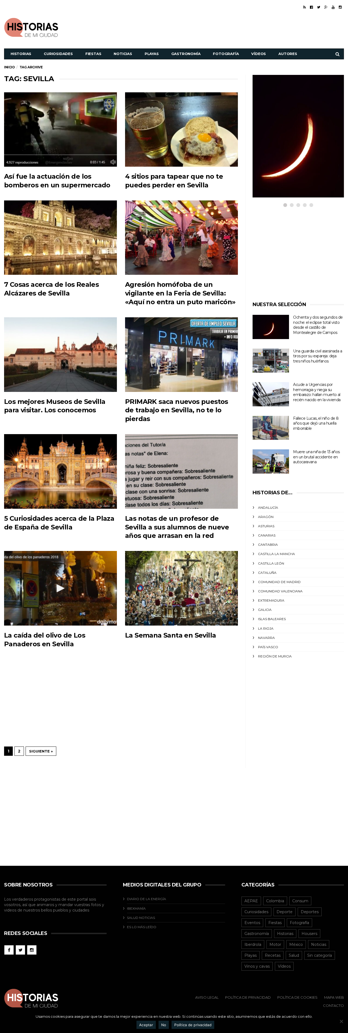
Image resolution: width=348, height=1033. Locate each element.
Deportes (310, 911)
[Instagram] (340, 7)
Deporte (284, 911)
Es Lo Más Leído (141, 927)
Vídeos (258, 53)
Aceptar (146, 1025)
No (163, 1025)
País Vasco (268, 647)
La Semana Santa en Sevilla (170, 635)
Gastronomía (186, 53)
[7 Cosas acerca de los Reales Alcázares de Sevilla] (60, 237)
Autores (287, 53)
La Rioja (266, 628)
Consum (300, 900)
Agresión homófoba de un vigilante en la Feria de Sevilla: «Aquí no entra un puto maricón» (180, 293)
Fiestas (93, 53)
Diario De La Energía (146, 899)
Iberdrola (252, 944)
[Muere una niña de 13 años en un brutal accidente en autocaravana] (271, 461)
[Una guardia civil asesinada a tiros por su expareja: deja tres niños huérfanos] (271, 361)
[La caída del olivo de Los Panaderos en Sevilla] (60, 588)
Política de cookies (297, 997)
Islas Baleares (272, 619)
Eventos (252, 922)
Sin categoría (319, 955)
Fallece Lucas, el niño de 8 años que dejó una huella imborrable (315, 423)
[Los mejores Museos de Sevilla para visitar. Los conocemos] (60, 354)
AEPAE (251, 900)
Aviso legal (207, 997)
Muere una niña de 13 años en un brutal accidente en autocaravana (316, 456)
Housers (309, 933)
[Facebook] (311, 7)
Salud (294, 955)
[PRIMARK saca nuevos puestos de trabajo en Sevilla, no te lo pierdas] (181, 354)
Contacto (333, 1005)
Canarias (266, 535)
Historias (21, 53)
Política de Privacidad (248, 997)
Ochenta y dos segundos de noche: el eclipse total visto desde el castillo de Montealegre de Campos (318, 325)
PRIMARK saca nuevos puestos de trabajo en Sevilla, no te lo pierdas (176, 410)
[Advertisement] (245, 26)
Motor (275, 944)
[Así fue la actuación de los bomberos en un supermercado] (60, 129)
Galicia (265, 610)
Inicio (9, 67)
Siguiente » (41, 751)
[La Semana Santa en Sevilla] (181, 588)
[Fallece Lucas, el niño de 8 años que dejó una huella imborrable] (271, 428)
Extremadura (271, 600)
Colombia (275, 900)
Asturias (266, 526)
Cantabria (268, 545)
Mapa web (334, 997)
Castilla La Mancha (276, 554)
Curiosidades (58, 53)
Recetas (273, 955)
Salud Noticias (141, 918)
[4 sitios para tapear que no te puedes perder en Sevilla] (181, 129)
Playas (152, 53)
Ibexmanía (136, 908)
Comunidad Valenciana (280, 591)
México (296, 944)
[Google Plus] (326, 7)
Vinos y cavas (257, 966)
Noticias (123, 53)
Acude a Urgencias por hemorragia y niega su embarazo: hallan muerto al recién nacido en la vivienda (316, 392)
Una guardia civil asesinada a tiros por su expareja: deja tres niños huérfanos (317, 356)
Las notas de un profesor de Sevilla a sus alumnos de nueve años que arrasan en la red (177, 527)
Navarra (266, 638)
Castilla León (271, 563)
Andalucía (268, 507)
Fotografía (226, 53)
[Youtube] (333, 7)
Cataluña (267, 573)
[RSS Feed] (304, 7)
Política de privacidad (193, 1025)
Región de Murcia (275, 656)
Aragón (266, 517)
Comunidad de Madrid (279, 582)
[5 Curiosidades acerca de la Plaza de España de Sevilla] (60, 471)
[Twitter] (318, 7)
